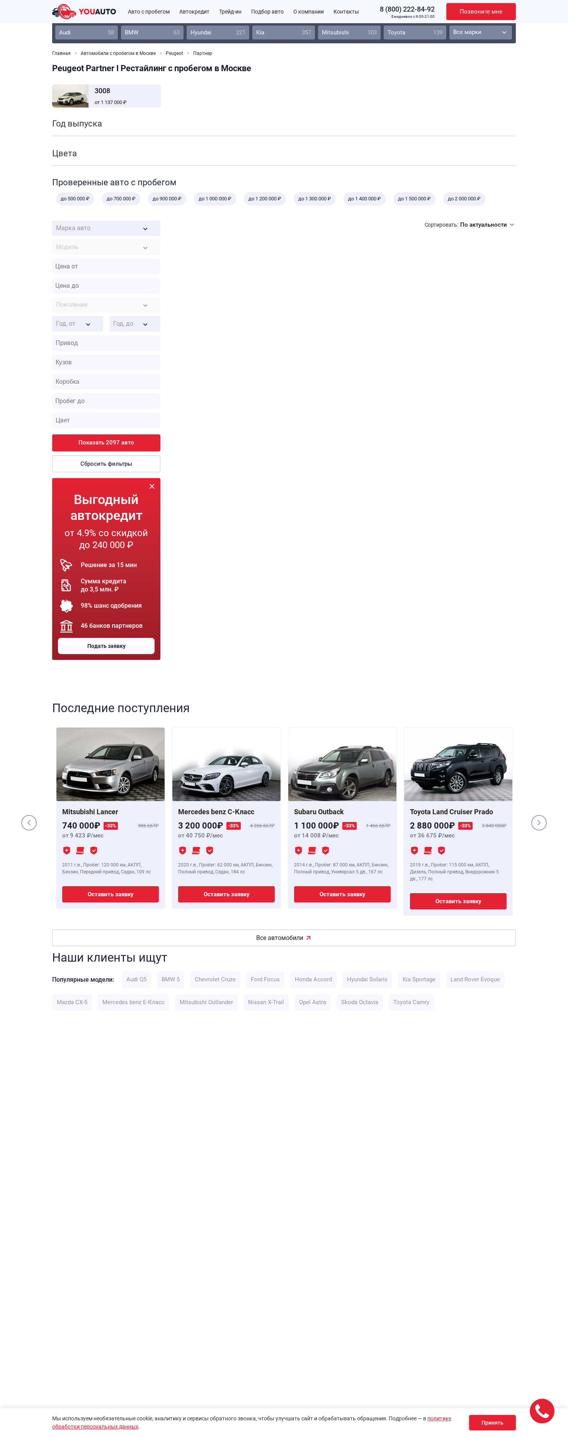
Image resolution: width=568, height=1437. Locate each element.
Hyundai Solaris (367, 979)
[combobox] (106, 228)
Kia (283, 32)
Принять (492, 1423)
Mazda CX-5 (72, 1002)
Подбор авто (267, 12)
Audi (86, 32)
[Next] (539, 822)
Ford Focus (265, 979)
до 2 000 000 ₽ (464, 199)
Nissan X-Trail (266, 1002)
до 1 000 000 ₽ (215, 199)
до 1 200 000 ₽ (264, 199)
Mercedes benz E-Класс (133, 1002)
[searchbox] (108, 343)
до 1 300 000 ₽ (314, 199)
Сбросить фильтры (106, 463)
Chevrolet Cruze (215, 979)
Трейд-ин (230, 12)
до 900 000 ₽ (167, 199)
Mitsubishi (349, 32)
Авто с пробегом (149, 12)
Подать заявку (106, 646)
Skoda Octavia (359, 1002)
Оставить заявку (111, 894)
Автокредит (194, 12)
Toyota (415, 32)
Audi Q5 (136, 979)
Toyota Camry (411, 1002)
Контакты (346, 12)
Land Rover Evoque (475, 979)
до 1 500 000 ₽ (414, 199)
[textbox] (106, 228)
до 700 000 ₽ (121, 199)
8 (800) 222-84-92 (407, 9)
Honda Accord (313, 979)
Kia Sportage (419, 979)
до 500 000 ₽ (75, 199)
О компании (308, 12)
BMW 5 (171, 979)
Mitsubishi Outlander (206, 1002)
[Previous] (29, 822)
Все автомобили (279, 937)
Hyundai (217, 32)
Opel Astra (312, 1002)
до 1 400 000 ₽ (364, 199)
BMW (152, 32)
